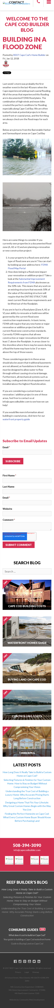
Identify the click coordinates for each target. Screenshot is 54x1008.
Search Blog (27, 562)
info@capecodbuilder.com (27, 850)
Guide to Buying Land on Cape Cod (27, 943)
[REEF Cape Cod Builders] (16, 1)
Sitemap (35, 972)
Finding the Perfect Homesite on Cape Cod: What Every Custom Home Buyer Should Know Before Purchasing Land (27, 817)
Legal (27, 972)
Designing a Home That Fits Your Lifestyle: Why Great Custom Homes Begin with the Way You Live (27, 806)
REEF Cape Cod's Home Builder (29, 54)
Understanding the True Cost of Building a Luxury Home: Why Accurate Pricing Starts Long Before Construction (27, 795)
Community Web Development (32, 1000)
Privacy (18, 972)
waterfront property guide (16, 419)
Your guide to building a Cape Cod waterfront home (27, 939)
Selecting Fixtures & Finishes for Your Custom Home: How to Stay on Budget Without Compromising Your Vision (27, 783)
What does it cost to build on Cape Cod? (27, 935)
